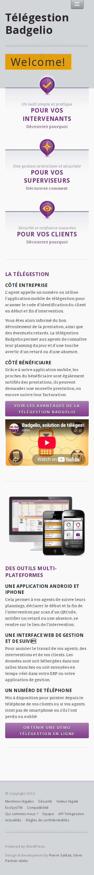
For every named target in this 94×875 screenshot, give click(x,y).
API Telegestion (71, 813)
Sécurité (45, 801)
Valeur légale (67, 801)
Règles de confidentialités (47, 820)
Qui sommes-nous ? (21, 813)
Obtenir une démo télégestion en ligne (47, 730)
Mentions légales (19, 801)
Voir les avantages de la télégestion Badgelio (47, 408)
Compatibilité (38, 807)
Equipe (48, 813)
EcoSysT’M (13, 807)
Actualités (13, 820)
